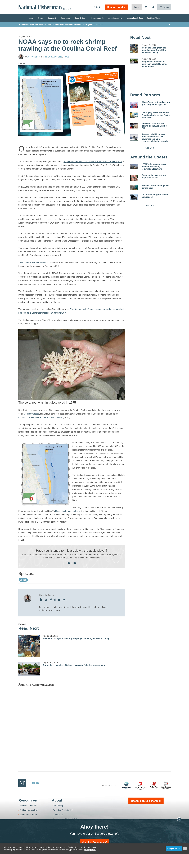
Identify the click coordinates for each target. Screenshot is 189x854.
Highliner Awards (96, 18)
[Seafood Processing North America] (166, 785)
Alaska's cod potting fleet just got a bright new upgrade (156, 103)
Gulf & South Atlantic (52, 57)
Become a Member (116, 7)
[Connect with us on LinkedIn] (74, 563)
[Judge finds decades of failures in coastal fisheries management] (29, 669)
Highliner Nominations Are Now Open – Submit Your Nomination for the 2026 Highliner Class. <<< (61, 25)
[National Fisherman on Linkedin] (100, 7)
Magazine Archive (115, 18)
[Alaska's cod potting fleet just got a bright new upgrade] (134, 105)
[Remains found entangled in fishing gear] (134, 187)
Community (52, 18)
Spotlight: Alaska (153, 18)
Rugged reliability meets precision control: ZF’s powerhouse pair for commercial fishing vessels (155, 137)
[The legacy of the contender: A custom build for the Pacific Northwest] (134, 115)
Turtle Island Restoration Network (33, 262)
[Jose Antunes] (21, 56)
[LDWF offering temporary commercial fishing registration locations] (134, 166)
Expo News (65, 18)
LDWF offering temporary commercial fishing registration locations (154, 166)
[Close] (185, 848)
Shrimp (23, 580)
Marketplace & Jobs (135, 18)
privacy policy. (90, 850)
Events (40, 18)
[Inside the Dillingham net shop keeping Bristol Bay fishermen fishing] (29, 646)
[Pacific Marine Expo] (126, 785)
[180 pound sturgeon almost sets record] (134, 197)
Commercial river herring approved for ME (154, 176)
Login (136, 7)
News (31, 18)
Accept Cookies (173, 848)
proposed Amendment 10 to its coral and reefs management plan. (92, 162)
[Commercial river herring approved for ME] (134, 178)
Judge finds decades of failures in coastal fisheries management (74, 665)
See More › (150, 148)
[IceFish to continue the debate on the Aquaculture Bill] (134, 125)
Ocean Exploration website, (67, 511)
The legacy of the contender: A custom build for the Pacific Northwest (156, 115)
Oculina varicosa (31, 414)
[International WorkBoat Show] (140, 785)
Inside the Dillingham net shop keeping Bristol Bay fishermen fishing (76, 639)
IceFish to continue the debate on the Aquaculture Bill (154, 125)
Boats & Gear (80, 18)
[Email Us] (68, 563)
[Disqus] (71, 721)
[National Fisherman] (40, 7)
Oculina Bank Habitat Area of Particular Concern (40, 417)
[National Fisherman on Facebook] (94, 7)
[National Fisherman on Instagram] (97, 7)
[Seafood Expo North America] (154, 785)
